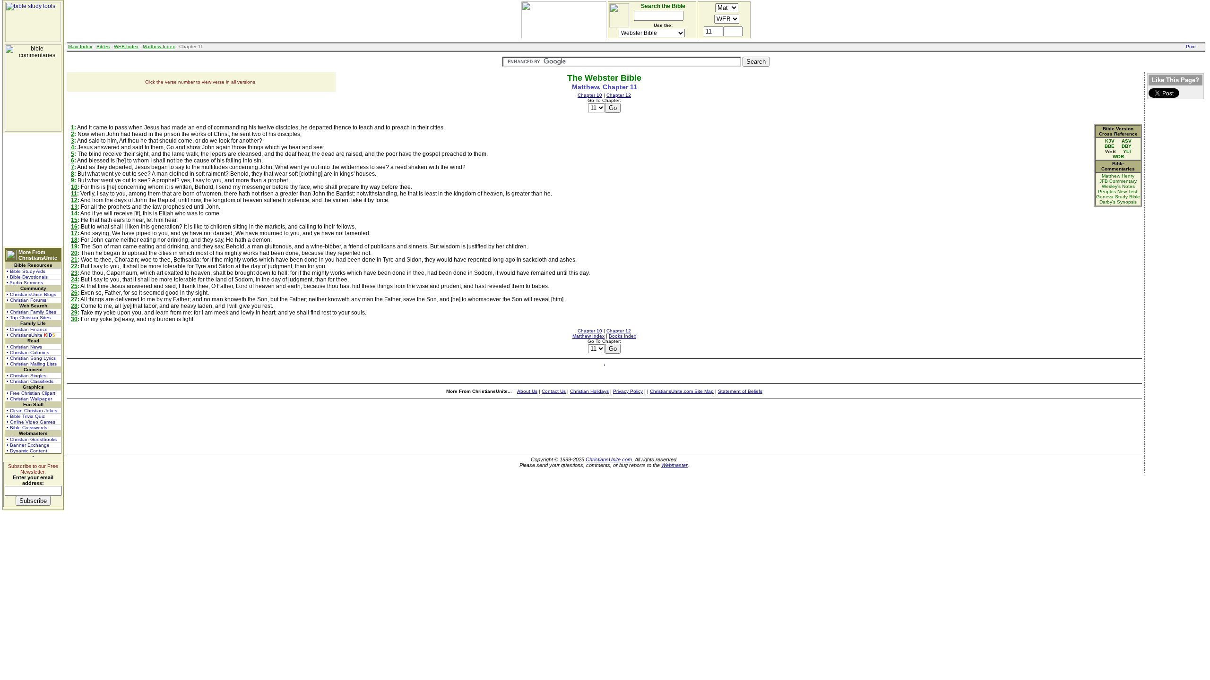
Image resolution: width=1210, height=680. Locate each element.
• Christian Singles (26, 375)
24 (74, 279)
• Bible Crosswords (27, 427)
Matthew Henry (1118, 175)
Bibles (103, 46)
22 (74, 266)
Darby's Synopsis (1118, 201)
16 (74, 226)
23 (74, 273)
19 (74, 246)
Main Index (80, 46)
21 (74, 259)
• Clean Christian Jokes (32, 410)
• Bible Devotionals (27, 277)
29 (74, 312)
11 (74, 193)
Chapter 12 (618, 95)
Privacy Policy (628, 391)
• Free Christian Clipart (31, 393)
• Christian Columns (28, 352)
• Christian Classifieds (30, 381)
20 (74, 253)
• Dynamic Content (27, 450)
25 (74, 286)
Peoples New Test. (1118, 191)
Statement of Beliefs (740, 391)
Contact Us (554, 391)
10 (74, 187)
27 (74, 299)
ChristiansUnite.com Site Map (682, 391)
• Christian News (24, 346)
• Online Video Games (31, 422)
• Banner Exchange (28, 445)
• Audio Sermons (25, 282)
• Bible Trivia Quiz (26, 416)
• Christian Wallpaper (29, 398)
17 (74, 233)
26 (74, 292)
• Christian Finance (27, 329)
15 (74, 220)
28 (74, 306)
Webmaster (674, 465)
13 (74, 207)
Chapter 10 (590, 95)
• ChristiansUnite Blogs (31, 294)
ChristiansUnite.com (609, 459)
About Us (527, 391)
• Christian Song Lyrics (31, 358)
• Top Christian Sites (29, 317)
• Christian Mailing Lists (32, 363)
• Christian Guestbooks (32, 439)
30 (74, 319)
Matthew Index (159, 46)
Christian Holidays (589, 391)
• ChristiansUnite (31, 335)
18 (74, 240)
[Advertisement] (33, 189)
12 (74, 200)
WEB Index (126, 46)
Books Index (622, 336)
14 (74, 213)
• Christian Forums (26, 300)
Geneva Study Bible (1118, 196)
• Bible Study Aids (26, 271)
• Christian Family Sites (31, 311)
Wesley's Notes (1118, 186)
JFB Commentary (1118, 181)
